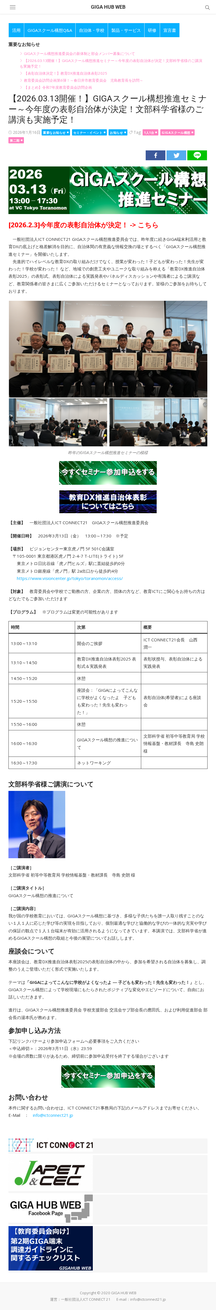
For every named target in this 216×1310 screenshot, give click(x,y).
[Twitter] (176, 155)
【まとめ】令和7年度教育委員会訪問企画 (58, 87)
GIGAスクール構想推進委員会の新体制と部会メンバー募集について (79, 53)
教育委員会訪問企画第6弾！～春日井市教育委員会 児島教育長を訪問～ (83, 80)
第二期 (15, 140)
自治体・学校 (91, 30)
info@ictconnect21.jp (53, 1115)
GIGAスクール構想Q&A (50, 30)
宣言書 (169, 30)
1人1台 (149, 132)
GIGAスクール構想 (176, 132)
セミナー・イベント (88, 132)
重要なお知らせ (54, 132)
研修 (152, 30)
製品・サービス (126, 30)
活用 (16, 30)
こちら (148, 224)
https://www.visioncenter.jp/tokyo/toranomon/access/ (70, 578)
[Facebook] (155, 155)
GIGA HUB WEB (108, 7)
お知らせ (116, 132)
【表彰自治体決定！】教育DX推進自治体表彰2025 (65, 73)
